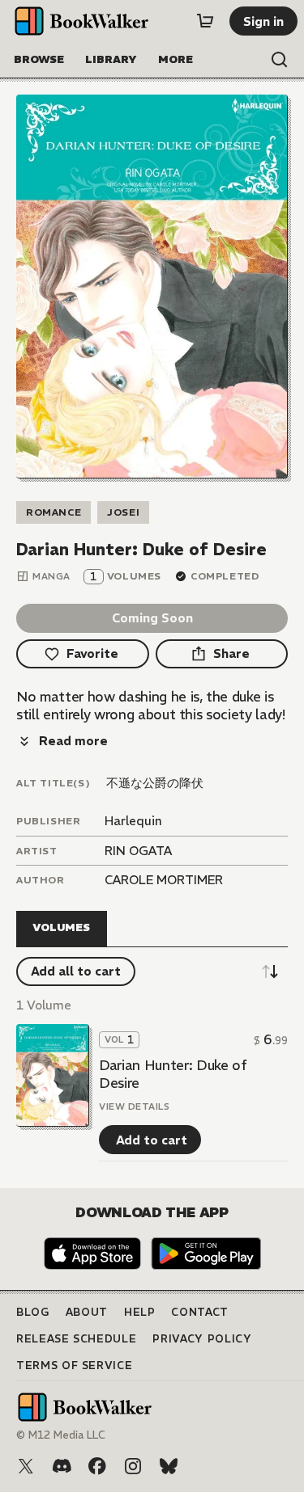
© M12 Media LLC (60, 1435)
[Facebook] (97, 1466)
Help (140, 1312)
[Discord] (61, 1466)
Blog (32, 1312)
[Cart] (205, 21)
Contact (200, 1312)
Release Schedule (76, 1339)
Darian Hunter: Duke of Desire (173, 1074)
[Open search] (280, 60)
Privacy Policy (201, 1339)
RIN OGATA (138, 850)
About (87, 1312)
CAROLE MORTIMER (164, 879)
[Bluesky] (168, 1466)
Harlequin (133, 820)
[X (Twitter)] (26, 1466)
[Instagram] (133, 1466)
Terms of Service (74, 1365)
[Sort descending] (270, 971)
